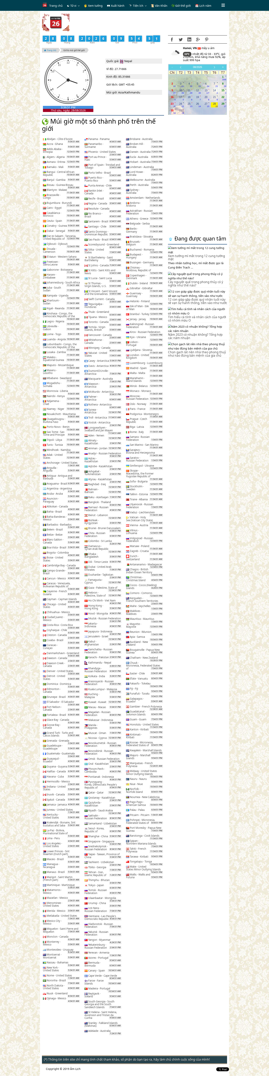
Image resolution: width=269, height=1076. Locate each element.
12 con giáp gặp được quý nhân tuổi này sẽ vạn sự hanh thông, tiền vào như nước (197, 301)
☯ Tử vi (71, 5)
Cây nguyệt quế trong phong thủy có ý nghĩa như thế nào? (195, 283)
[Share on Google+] (198, 39)
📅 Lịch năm (203, 5)
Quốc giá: (112, 61)
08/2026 (197, 67)
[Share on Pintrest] (207, 39)
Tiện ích (138, 5)
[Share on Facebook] (172, 39)
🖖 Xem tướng (93, 5)
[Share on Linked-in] (189, 39)
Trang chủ (56, 5)
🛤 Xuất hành (115, 5)
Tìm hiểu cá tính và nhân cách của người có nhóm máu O (197, 319)
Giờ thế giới (182, 5)
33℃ (187, 54)
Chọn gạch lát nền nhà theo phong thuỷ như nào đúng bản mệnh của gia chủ (197, 354)
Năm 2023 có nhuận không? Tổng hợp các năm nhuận (195, 336)
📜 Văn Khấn (159, 5)
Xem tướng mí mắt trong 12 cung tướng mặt (196, 257)
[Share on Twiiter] (181, 39)
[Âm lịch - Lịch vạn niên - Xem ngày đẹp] (56, 22)
